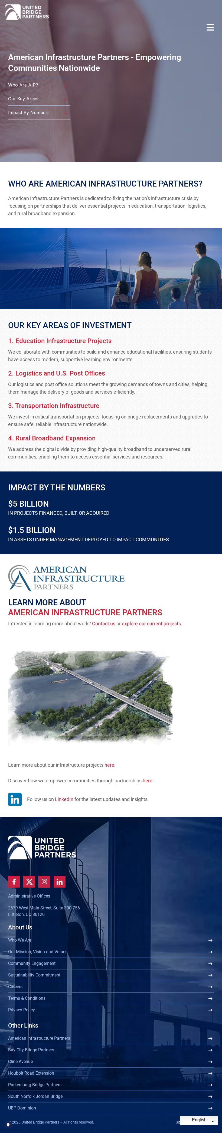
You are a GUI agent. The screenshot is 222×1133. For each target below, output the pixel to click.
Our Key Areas (23, 98)
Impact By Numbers (29, 112)
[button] (211, 28)
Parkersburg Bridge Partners (34, 1084)
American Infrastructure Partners (39, 1038)
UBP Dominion (22, 1108)
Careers (15, 986)
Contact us (103, 623)
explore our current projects (151, 623)
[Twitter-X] (29, 882)
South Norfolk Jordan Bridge (35, 1096)
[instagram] (44, 882)
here (109, 765)
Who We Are (19, 940)
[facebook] (14, 882)
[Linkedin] (60, 882)
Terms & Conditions (26, 998)
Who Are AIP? (23, 85)
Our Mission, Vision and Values (37, 951)
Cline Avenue (20, 1061)
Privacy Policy (21, 1009)
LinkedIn (64, 799)
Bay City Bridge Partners (31, 1049)
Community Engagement (32, 963)
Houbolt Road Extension (31, 1073)
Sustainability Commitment (34, 975)
